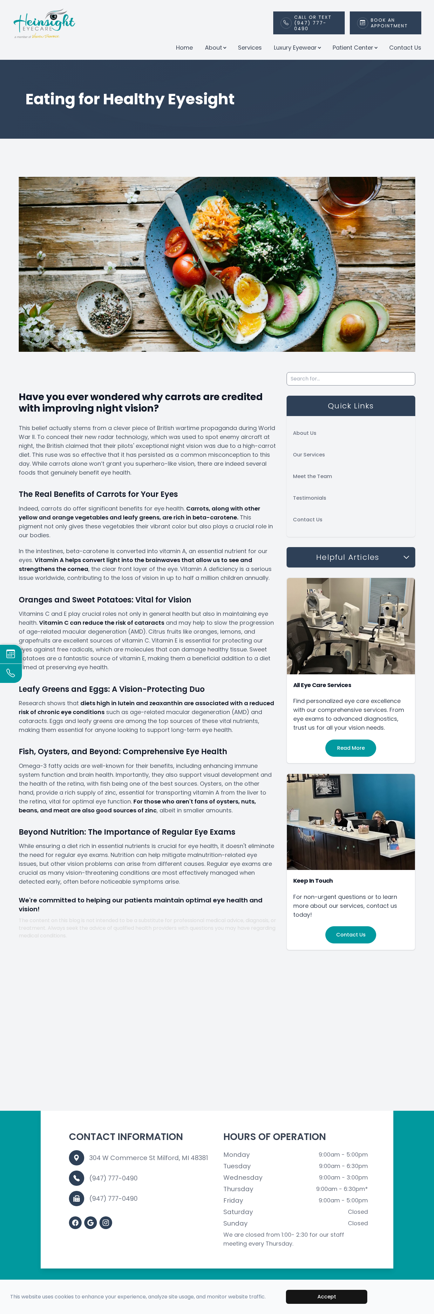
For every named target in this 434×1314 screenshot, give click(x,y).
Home (184, 48)
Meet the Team (312, 476)
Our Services (309, 454)
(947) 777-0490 (113, 1178)
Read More (351, 748)
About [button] (213, 48)
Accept (326, 1296)
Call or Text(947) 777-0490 (313, 22)
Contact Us (405, 48)
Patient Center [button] (353, 48)
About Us (304, 433)
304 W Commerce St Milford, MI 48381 (148, 1157)
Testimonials (309, 498)
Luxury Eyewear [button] (295, 48)
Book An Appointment (389, 23)
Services (250, 48)
